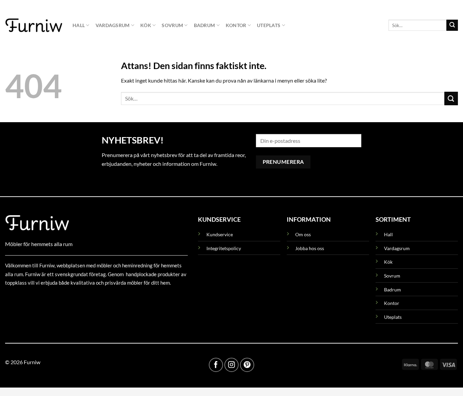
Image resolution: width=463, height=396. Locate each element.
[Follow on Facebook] (216, 365)
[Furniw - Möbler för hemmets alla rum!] (33, 25)
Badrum (204, 25)
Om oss (303, 234)
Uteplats (268, 25)
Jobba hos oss (309, 248)
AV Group (39, 298)
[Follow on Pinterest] (247, 365)
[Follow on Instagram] (231, 365)
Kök (145, 25)
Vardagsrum (113, 25)
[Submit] (452, 25)
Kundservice (219, 234)
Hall (79, 25)
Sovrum (172, 25)
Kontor (236, 25)
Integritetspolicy (223, 248)
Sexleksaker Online (74, 298)
